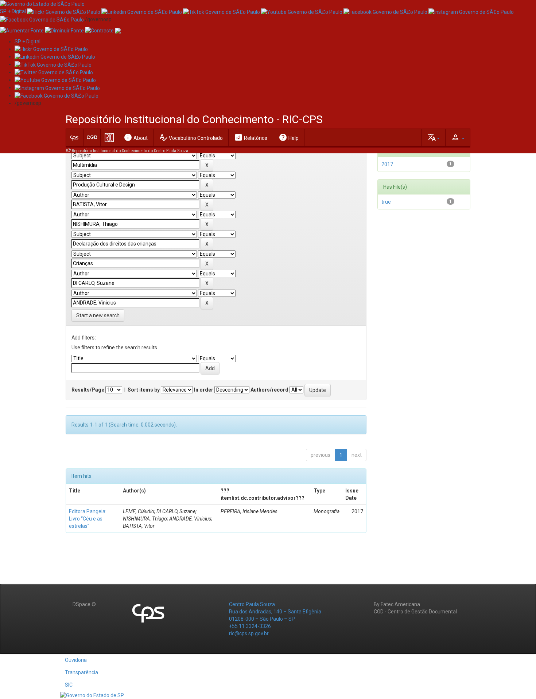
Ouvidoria (76, 660)
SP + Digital (13, 11)
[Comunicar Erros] (118, 30)
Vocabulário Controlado (191, 137)
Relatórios (250, 137)
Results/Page (87, 390)
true (386, 202)
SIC (69, 685)
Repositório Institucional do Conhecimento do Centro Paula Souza (130, 150)
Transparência (81, 672)
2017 (387, 164)
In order (203, 390)
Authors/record (269, 390)
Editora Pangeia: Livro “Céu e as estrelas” (87, 518)
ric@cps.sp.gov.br (249, 633)
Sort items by (144, 390)
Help (289, 137)
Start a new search (98, 315)
